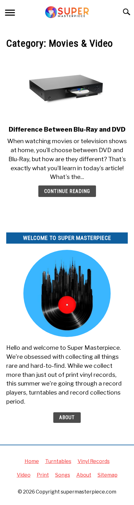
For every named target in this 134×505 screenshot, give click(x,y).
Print (43, 475)
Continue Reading (67, 191)
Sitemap (107, 475)
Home (32, 461)
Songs (62, 475)
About (67, 417)
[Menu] (10, 13)
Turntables (58, 461)
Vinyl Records (94, 461)
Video (24, 475)
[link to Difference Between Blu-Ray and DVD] (67, 88)
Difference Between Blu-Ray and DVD (67, 129)
